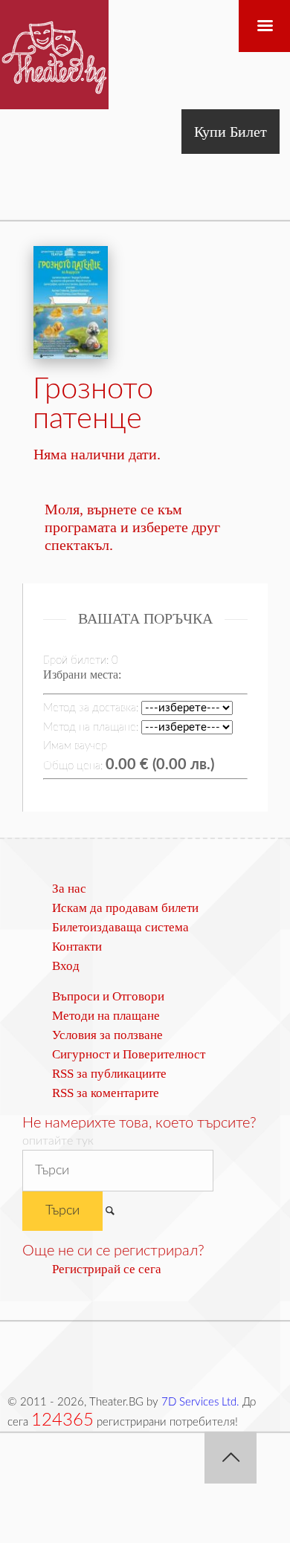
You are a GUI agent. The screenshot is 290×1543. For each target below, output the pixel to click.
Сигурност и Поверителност (128, 1054)
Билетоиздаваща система (120, 927)
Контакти (77, 946)
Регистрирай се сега (106, 1269)
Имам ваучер (75, 745)
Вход (66, 966)
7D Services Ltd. (200, 1402)
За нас (69, 889)
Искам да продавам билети (125, 908)
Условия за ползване (107, 1035)
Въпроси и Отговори (108, 996)
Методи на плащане (106, 1016)
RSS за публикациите (109, 1074)
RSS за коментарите (105, 1093)
